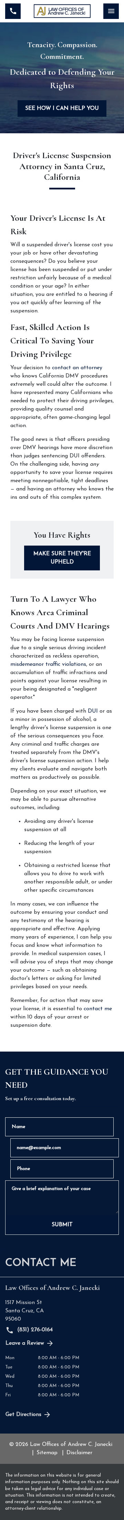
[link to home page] (62, 11)
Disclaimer (79, 1453)
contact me (98, 1009)
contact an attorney (77, 368)
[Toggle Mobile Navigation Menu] (111, 11)
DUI (93, 711)
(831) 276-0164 (34, 1330)
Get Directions (23, 1414)
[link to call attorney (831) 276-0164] (13, 11)
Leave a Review (25, 1343)
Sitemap (47, 1453)
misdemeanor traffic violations (48, 664)
